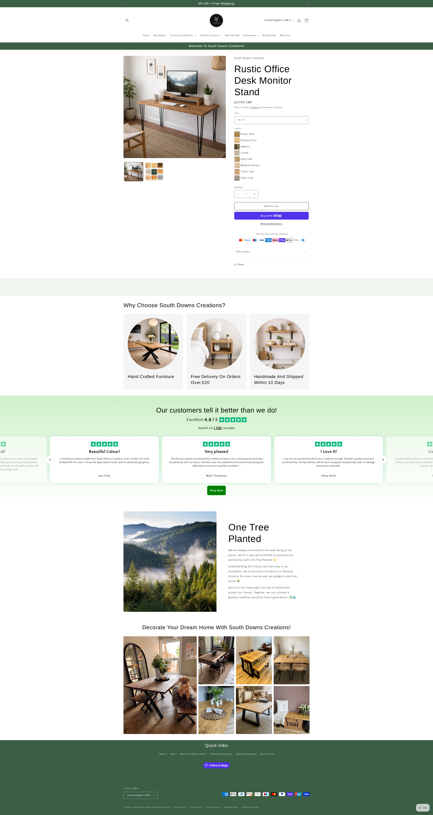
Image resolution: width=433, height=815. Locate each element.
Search (163, 754)
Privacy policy (195, 807)
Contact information (250, 807)
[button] (127, 20)
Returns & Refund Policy (193, 754)
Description (243, 251)
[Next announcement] (308, 3)
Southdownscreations (141, 807)
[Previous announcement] (124, 3)
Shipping (254, 107)
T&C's (173, 754)
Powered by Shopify (161, 807)
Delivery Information (221, 754)
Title (236, 113)
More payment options (271, 224)
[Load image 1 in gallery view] (133, 171)
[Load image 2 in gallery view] (154, 171)
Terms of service (213, 807)
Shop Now (216, 490)
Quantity (238, 187)
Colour (237, 128)
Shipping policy (231, 807)
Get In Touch (267, 754)
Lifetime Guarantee (246, 754)
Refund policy (179, 807)
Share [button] (241, 264)
